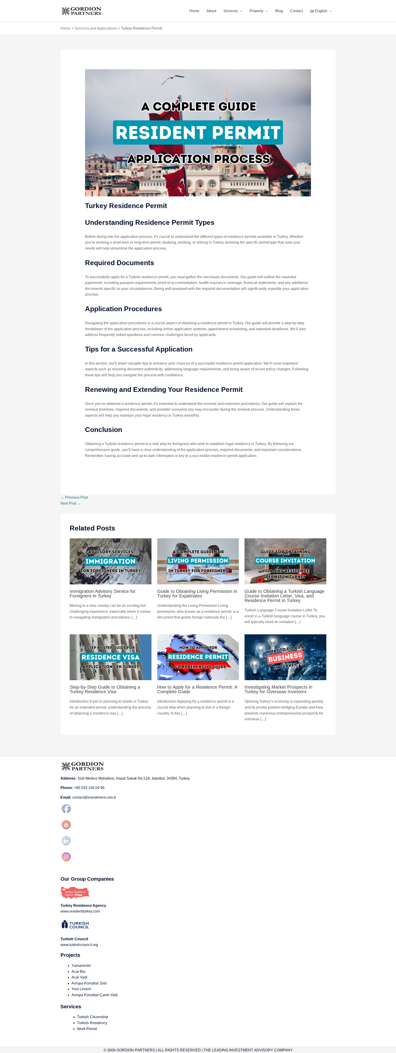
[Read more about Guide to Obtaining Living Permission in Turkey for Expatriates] (198, 561)
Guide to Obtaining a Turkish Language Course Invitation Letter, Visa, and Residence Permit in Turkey (284, 596)
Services (230, 11)
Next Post (70, 503)
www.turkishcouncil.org (79, 945)
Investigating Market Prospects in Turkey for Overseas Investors (278, 689)
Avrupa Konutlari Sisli (89, 983)
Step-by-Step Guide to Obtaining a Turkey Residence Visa (105, 689)
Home (194, 11)
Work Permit (87, 1029)
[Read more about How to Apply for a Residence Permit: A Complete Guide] (198, 657)
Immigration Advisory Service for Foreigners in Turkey (103, 593)
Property (256, 11)
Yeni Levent (81, 989)
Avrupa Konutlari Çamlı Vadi (95, 995)
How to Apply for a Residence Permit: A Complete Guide (197, 689)
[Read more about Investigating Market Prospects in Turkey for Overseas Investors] (285, 657)
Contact (296, 11)
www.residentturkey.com (80, 911)
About (211, 11)
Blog (279, 11)
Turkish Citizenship (92, 1017)
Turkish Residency (92, 1023)
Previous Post (74, 497)
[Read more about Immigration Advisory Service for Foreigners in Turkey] (110, 561)
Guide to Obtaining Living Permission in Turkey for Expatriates (197, 593)
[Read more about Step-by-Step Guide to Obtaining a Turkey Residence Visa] (110, 657)
